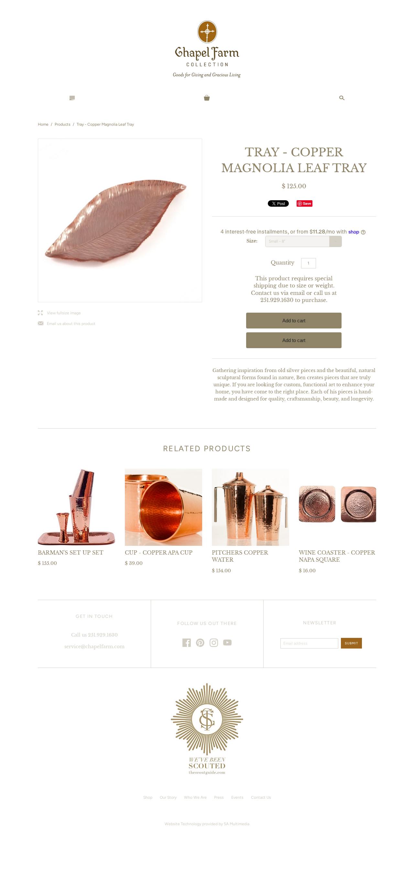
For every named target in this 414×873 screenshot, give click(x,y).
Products (63, 124)
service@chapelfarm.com (94, 647)
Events (237, 797)
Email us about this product (66, 324)
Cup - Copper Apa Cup (158, 552)
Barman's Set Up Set (71, 552)
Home (43, 124)
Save (307, 203)
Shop (147, 797)
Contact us (265, 293)
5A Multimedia (236, 824)
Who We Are (195, 797)
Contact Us (261, 797)
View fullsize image (59, 313)
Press (219, 797)
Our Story (168, 797)
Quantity (282, 262)
